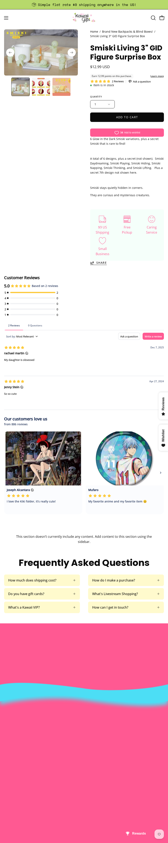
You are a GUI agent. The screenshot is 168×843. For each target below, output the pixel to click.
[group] (84, 4)
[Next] (72, 52)
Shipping (11, 799)
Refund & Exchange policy (108, 737)
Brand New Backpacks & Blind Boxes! (127, 31)
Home (94, 31)
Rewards (94, 730)
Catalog (94, 744)
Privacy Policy (98, 757)
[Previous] (10, 52)
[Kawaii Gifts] (84, 18)
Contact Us (12, 792)
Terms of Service (101, 751)
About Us (95, 723)
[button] (153, 18)
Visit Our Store (15, 785)
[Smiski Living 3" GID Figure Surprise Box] (20, 87)
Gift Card (11, 806)
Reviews (10, 819)
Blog (7, 813)
